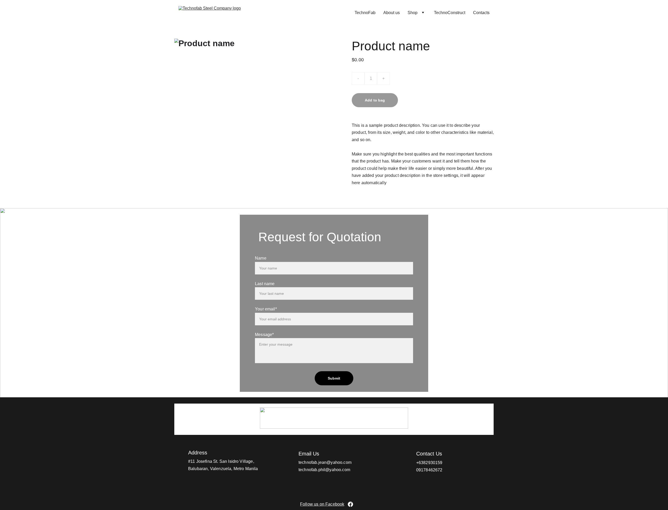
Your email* (266, 309)
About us (391, 12)
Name (260, 258)
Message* (264, 334)
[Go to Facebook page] (350, 504)
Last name (265, 283)
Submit (334, 378)
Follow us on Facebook (322, 504)
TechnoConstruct (449, 12)
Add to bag (375, 100)
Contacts (481, 12)
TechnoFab (365, 12)
